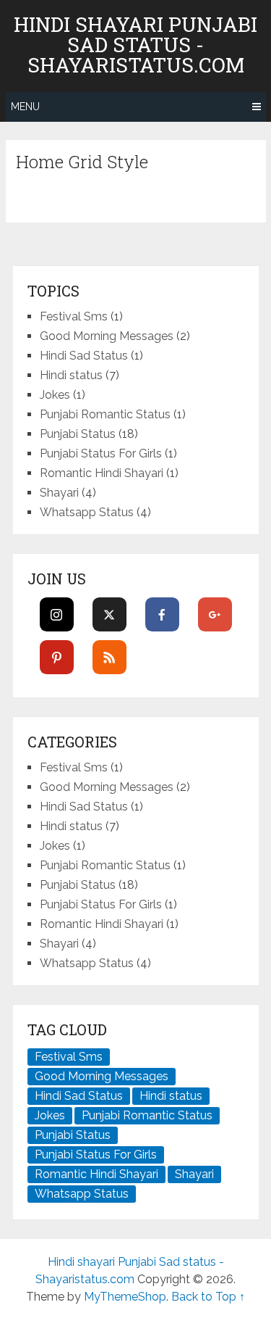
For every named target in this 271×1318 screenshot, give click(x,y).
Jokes (55, 395)
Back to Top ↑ (208, 1297)
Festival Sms (74, 316)
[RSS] (109, 657)
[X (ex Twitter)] (109, 614)
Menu (25, 106)
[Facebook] (162, 614)
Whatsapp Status (87, 512)
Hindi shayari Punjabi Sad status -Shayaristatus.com (135, 44)
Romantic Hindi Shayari (101, 473)
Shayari (59, 493)
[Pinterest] (57, 657)
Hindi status (71, 375)
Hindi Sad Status (84, 355)
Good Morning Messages (106, 336)
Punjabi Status (78, 434)
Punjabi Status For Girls (101, 453)
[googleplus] (215, 614)
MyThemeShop (125, 1297)
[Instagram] (57, 614)
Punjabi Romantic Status (105, 414)
